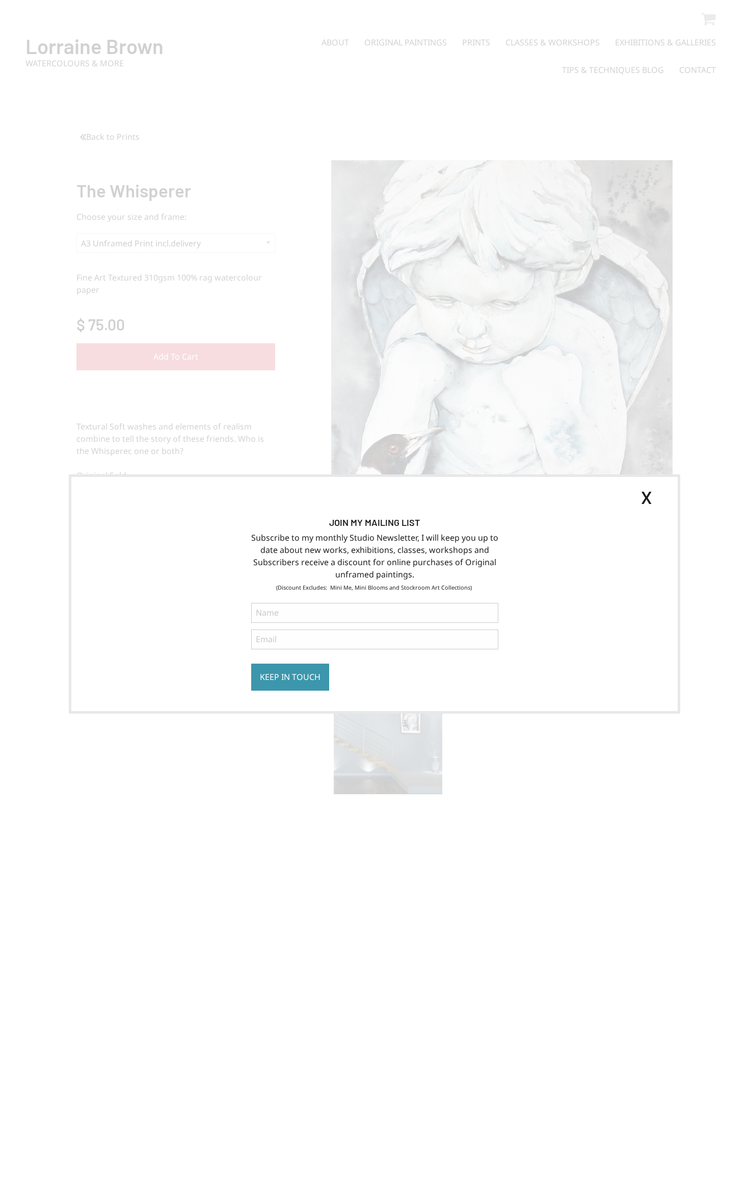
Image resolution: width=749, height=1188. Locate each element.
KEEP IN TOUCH (290, 677)
